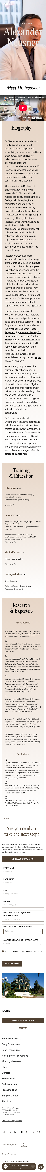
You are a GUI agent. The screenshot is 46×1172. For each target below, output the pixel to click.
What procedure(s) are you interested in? (17, 914)
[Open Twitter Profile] (27, 1132)
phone (6, 901)
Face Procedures (11, 1050)
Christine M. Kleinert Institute (25, 262)
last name (8, 879)
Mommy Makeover (11, 1061)
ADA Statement (24, 1145)
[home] (9, 3)
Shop (4, 1067)
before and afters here (16, 453)
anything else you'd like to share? (20, 940)
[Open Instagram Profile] (10, 1132)
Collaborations (9, 1084)
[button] (42, 4)
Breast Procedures (11, 1038)
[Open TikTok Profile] (4, 1132)
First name (8, 868)
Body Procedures (11, 1044)
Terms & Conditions (9, 1154)
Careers (6, 1072)
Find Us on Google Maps (12, 1120)
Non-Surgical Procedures (15, 1055)
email (6, 890)
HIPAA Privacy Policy (9, 1145)
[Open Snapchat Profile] (32, 1132)
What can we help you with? (17, 927)
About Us (6, 1101)
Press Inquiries (9, 1089)
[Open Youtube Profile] (38, 1132)
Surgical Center (10, 1095)
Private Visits (8, 1078)
